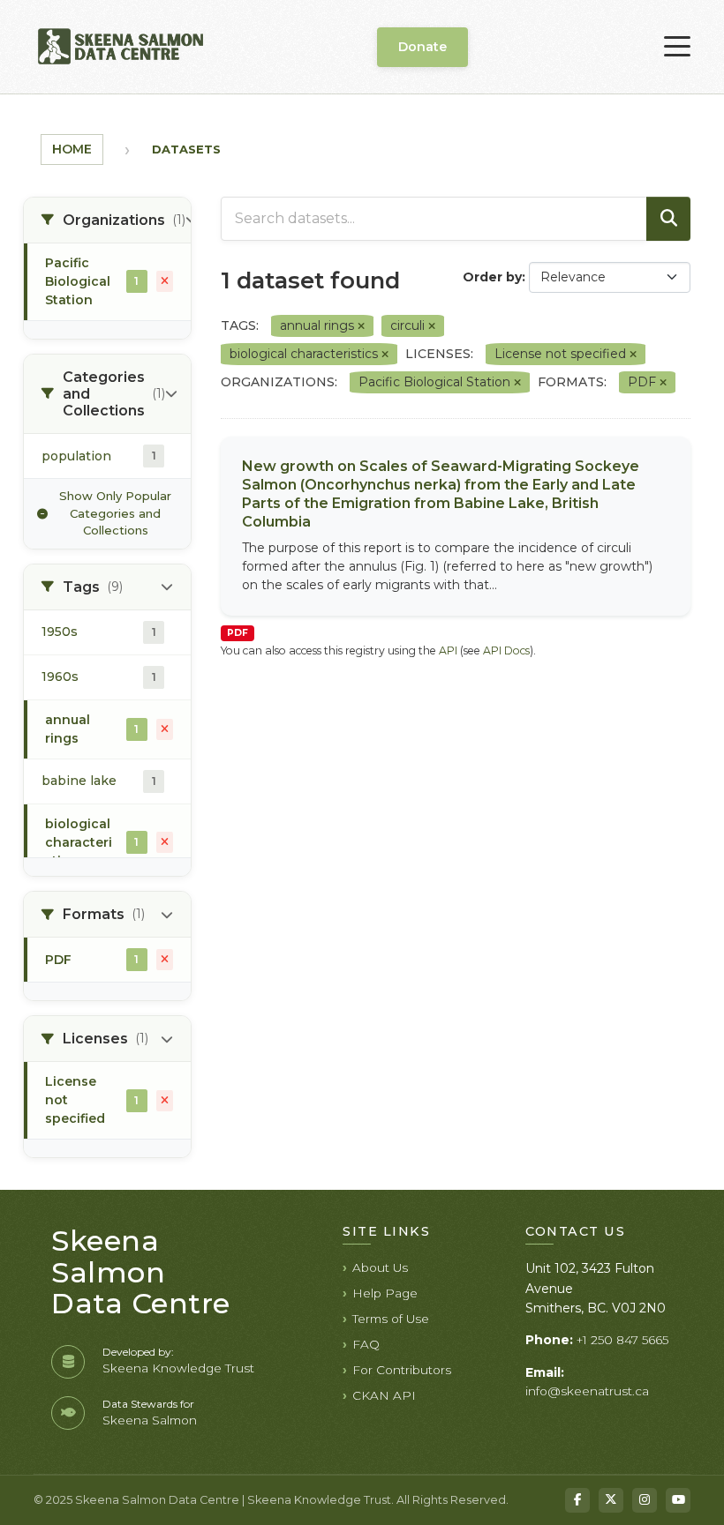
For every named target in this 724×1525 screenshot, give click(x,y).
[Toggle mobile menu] (677, 46)
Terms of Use (390, 1319)
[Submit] (668, 219)
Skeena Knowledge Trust (178, 1368)
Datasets (186, 149)
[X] (611, 1500)
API (448, 650)
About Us (380, 1267)
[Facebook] (577, 1500)
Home (72, 149)
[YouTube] (678, 1500)
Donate (422, 47)
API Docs (506, 650)
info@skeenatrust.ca (587, 1391)
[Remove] (361, 326)
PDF (237, 633)
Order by (492, 277)
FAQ (366, 1344)
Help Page (385, 1293)
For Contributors (401, 1370)
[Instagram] (644, 1500)
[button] (107, 220)
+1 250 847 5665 (622, 1340)
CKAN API (384, 1395)
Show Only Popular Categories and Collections (115, 513)
